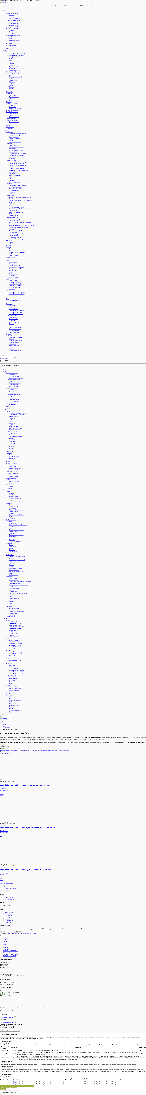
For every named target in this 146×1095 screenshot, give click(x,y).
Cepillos (11, 493)
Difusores (12, 98)
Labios (11, 590)
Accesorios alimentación (13, 20)
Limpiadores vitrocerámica (16, 294)
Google (15, 1082)
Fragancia (9, 93)
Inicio (4, 10)
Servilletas (12, 320)
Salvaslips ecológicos (15, 190)
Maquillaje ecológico (12, 217)
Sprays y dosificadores (15, 350)
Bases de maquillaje (14, 578)
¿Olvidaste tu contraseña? (7, 1018)
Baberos (11, 22)
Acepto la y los (19, 933)
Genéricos (12, 305)
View (1, 795)
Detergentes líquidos (15, 264)
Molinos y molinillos (15, 70)
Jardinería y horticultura (13, 110)
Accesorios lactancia (12, 13)
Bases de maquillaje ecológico (17, 219)
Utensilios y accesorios (15, 182)
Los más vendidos (5, 750)
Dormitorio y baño (11, 72)
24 (2, 753)
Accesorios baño (14, 73)
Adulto (11, 242)
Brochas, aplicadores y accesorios (19, 593)
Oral (10, 37)
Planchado (12, 275)
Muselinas (9, 43)
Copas (11, 545)
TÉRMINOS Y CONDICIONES (11, 954)
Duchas (11, 78)
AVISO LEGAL (6, 952)
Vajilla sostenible (14, 62)
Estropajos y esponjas (15, 337)
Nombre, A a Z (21, 750)
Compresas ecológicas (15, 187)
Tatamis (11, 88)
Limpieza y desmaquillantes (17, 556)
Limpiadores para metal (16, 312)
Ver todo (7, 753)
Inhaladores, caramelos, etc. (17, 252)
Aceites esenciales (14, 97)
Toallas (11, 75)
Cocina (8, 52)
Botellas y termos (14, 25)
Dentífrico (12, 495)
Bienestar (9, 247)
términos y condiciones (29, 933)
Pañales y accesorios (12, 28)
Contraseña (3, 1014)
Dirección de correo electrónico (9, 1011)
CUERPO (54, 6)
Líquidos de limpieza (15, 300)
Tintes (11, 157)
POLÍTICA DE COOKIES (9, 956)
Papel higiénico (13, 317)
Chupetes (12, 15)
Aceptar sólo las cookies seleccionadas (10, 1085)
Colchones (12, 85)
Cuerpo (5, 130)
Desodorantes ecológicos (16, 164)
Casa (4, 50)
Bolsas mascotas (14, 332)
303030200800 (4, 790)
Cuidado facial (10, 195)
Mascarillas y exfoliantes (16, 568)
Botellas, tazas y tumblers (16, 55)
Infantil (5, 12)
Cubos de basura (14, 117)
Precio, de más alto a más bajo (60, 750)
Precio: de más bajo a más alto (43, 750)
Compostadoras (13, 113)
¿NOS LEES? (18, 931)
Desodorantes (13, 523)
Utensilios (12, 289)
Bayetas (11, 339)
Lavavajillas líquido (14, 282)
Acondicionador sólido (9, 888)
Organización (10, 127)
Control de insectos (11, 103)
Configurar (3, 1089)
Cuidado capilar (10, 143)
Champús (12, 505)
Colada (8, 260)
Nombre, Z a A (29, 750)
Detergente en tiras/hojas (16, 267)
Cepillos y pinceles (14, 342)
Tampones (12, 548)
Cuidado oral (9, 132)
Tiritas (11, 250)
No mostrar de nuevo (8, 1027)
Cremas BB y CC (13, 220)
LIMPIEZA (72, 6)
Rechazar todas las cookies (27, 1085)
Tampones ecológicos (15, 189)
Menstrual (9, 184)
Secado (11, 272)
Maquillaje (9, 576)
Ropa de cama (13, 80)
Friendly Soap (4, 831)
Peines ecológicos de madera (17, 153)
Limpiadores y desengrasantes (18, 292)
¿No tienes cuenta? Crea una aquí (9, 1022)
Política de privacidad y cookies (9, 1091)
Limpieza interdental (15, 138)
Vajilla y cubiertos (14, 27)
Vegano (8, 922)
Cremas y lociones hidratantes (18, 165)
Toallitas (11, 32)
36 (4, 753)
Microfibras (12, 344)
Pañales (11, 30)
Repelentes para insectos (16, 530)
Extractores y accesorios (16, 18)
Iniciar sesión (3, 1019)
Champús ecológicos (15, 145)
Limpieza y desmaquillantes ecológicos (20, 197)
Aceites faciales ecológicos (16, 207)
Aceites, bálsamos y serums (17, 150)
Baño (10, 38)
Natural (8, 919)
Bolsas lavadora (13, 262)
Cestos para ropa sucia (15, 77)
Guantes (11, 347)
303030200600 (4, 832)
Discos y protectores (15, 17)
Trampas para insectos (15, 108)
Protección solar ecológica (16, 169)
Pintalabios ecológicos (15, 230)
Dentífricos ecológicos (15, 135)
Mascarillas (12, 148)
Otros (10, 90)
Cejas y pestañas (14, 229)
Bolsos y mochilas (11, 45)
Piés (10, 179)
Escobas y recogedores (15, 340)
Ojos (10, 202)
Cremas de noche (14, 210)
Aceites (11, 167)
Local (7, 917)
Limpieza (5, 259)
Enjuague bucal (13, 137)
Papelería (8, 102)
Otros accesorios (14, 277)
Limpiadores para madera (16, 310)
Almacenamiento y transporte (17, 53)
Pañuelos (11, 324)
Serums (11, 205)
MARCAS (5, 947)
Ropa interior (13, 192)
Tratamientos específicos (16, 175)
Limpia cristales (13, 309)
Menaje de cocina (14, 57)
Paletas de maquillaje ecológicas (18, 227)
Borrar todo (3, 891)
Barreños (11, 349)
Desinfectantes (10, 257)
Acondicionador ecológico (16, 147)
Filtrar (2, 745)
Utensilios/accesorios (15, 42)
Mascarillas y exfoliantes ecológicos (19, 209)
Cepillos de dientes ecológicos (17, 133)
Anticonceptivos (13, 255)
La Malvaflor (3, 789)
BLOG (92, 6)
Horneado (12, 58)
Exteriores (9, 125)
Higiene (11, 521)
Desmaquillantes (14, 598)
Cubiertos (12, 63)
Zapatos (8, 334)
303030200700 (4, 875)
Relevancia (14, 750)
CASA (63, 6)
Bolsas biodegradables (15, 327)
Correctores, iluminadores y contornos (20, 222)
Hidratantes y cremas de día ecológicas (20, 200)
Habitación (9, 48)
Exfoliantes (12, 174)
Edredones (12, 82)
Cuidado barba (13, 152)
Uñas (10, 597)
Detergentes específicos (16, 269)
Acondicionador (13, 506)
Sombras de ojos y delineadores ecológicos (21, 225)
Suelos (11, 307)
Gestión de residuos (12, 112)
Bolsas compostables (15, 329)
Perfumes (9, 245)
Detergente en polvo (15, 265)
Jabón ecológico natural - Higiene (18, 162)
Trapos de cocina (14, 345)
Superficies (9, 304)
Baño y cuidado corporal (13, 35)
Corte (10, 60)
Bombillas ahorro (14, 122)
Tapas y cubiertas (14, 67)
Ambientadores (13, 95)
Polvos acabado (13, 232)
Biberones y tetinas (14, 23)
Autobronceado (13, 235)
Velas (10, 100)
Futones (11, 87)
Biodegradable (10, 912)
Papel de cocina (13, 319)
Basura (8, 325)
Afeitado (11, 214)
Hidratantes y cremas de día (17, 560)
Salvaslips (12, 550)
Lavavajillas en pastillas (15, 284)
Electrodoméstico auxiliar (16, 68)
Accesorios (12, 33)
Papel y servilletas (11, 315)
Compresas (12, 546)
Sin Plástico (9, 921)
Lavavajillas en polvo (15, 285)
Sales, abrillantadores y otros (17, 287)
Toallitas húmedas (14, 322)
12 (1, 753)
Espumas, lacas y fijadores (16, 155)
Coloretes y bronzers (15, 224)
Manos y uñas (13, 177)
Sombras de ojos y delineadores (18, 585)
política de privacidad (13, 933)
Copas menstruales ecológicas (18, 185)
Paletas (11, 586)
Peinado (11, 513)
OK (7, 891)
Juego (7, 47)
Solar (10, 123)
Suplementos (13, 254)
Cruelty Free (9, 916)
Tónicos (11, 199)
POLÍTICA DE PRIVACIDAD (10, 951)
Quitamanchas (13, 274)
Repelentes (12, 105)
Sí (8, 1043)
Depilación (12, 180)
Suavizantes (12, 270)
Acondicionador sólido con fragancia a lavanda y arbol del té (27, 827)
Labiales (11, 204)
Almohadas (12, 83)
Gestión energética (11, 120)
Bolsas (11, 115)
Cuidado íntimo (13, 172)
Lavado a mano (13, 280)
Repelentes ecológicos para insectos (19, 170)
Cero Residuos (10, 914)
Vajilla (7, 279)
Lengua (11, 140)
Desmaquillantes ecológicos (17, 239)
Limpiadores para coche (16, 314)
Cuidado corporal (14, 40)
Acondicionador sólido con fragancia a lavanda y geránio (26, 869)
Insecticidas (12, 107)
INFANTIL (83, 6)
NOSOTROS (6, 949)
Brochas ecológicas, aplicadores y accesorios (22, 234)
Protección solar (11, 240)
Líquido (5, 886)
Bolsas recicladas (14, 330)
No (6, 1043)
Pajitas (11, 65)
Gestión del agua (11, 118)
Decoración (9, 92)
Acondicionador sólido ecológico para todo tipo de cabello (26, 785)
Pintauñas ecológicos (15, 237)
